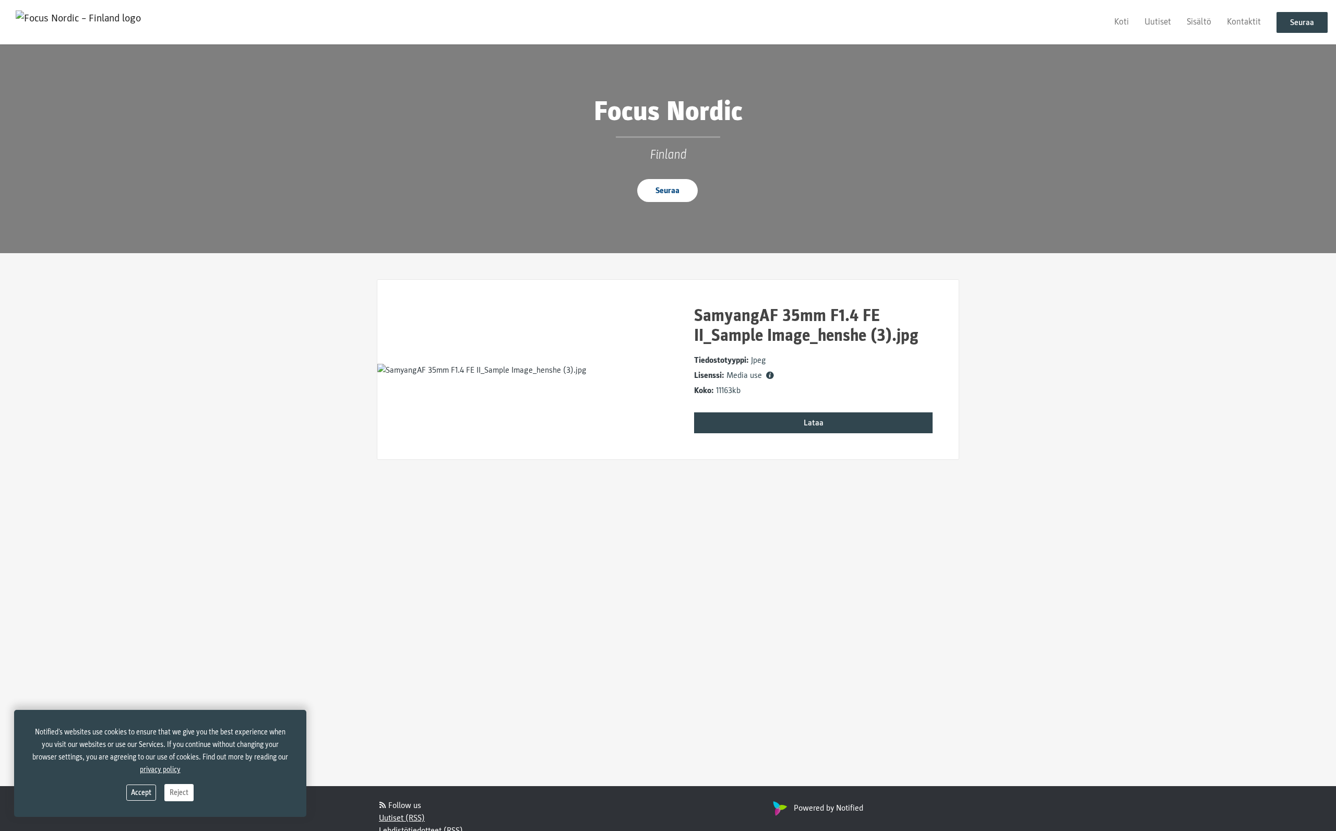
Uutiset (1157, 21)
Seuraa (1302, 22)
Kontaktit (1244, 21)
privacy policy (160, 769)
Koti (1121, 21)
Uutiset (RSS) (402, 818)
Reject (179, 792)
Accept (141, 792)
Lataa (814, 423)
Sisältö (1199, 21)
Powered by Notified (828, 808)
